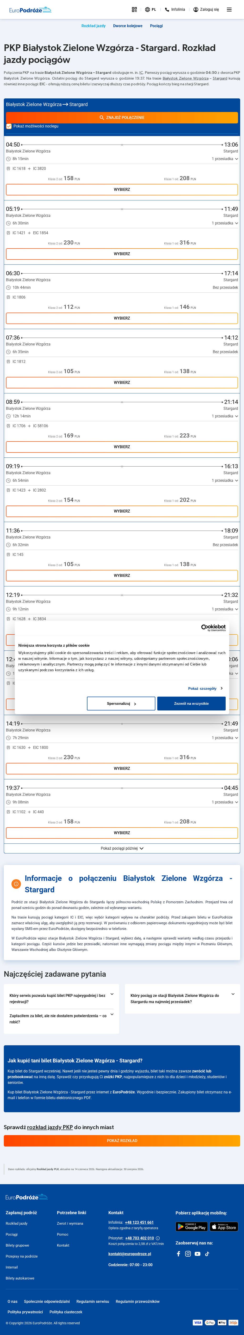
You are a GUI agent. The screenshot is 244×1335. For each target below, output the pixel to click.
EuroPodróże (124, 1092)
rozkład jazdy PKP (50, 1127)
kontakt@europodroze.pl (129, 1254)
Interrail (12, 1267)
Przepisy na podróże (22, 1256)
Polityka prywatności (25, 1312)
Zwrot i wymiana (70, 1223)
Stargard (220, 78)
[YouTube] (197, 1254)
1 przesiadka (222, 159)
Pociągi (156, 26)
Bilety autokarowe (20, 1278)
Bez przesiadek (225, 287)
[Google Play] (192, 1226)
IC (141, 73)
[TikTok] (207, 1254)
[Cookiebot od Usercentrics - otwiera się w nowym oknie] (205, 627)
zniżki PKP (113, 1077)
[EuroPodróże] (27, 1196)
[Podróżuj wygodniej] (134, 9)
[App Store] (224, 1226)
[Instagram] (188, 1254)
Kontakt (63, 1245)
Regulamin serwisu (92, 1301)
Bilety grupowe (17, 1245)
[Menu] (229, 9)
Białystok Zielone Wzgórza (185, 78)
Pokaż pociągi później (119, 848)
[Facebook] (178, 1254)
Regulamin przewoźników (138, 1301)
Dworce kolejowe (127, 26)
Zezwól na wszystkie (191, 703)
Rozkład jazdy (93, 26)
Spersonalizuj (118, 703)
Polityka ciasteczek (66, 1312)
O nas (12, 1301)
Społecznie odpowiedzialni (47, 1301)
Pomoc (62, 1234)
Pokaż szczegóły (202, 688)
